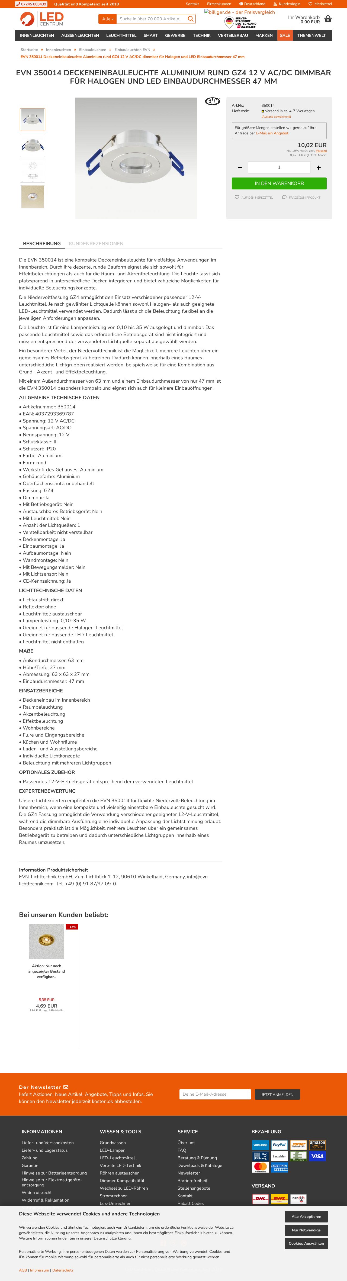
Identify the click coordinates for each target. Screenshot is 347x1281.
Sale (285, 35)
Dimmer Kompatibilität (122, 1180)
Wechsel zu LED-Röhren (124, 1188)
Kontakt (192, 4)
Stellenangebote (194, 1188)
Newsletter (189, 1173)
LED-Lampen (113, 1150)
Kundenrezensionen (96, 243)
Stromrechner (113, 1196)
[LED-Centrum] (54, 19)
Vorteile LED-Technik (120, 1165)
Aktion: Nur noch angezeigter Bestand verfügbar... (46, 971)
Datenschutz (62, 1270)
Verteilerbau (233, 35)
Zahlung (29, 1158)
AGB (23, 1270)
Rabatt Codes (191, 1203)
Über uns (186, 1143)
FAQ (182, 1150)
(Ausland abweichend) (276, 117)
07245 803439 (33, 4)
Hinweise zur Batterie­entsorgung (54, 1173)
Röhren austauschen (120, 1173)
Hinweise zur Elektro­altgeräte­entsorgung (52, 1182)
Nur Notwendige (306, 1230)
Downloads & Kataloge (200, 1165)
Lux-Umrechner (115, 1203)
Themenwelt (311, 35)
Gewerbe (175, 35)
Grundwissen (113, 1143)
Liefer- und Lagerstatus (45, 1150)
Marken (264, 35)
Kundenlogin (288, 4)
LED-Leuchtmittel (117, 1158)
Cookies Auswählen (306, 1243)
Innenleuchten (37, 35)
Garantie (30, 1165)
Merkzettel (322, 4)
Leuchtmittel (121, 35)
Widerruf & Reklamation (45, 1200)
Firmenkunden (219, 4)
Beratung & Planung (197, 1158)
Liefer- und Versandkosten (48, 1143)
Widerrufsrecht (37, 1192)
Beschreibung (42, 243)
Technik (202, 35)
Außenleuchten (80, 35)
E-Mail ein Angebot (272, 133)
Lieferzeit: (240, 111)
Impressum (39, 1270)
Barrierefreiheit (193, 1180)
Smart (151, 35)
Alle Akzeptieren (306, 1216)
